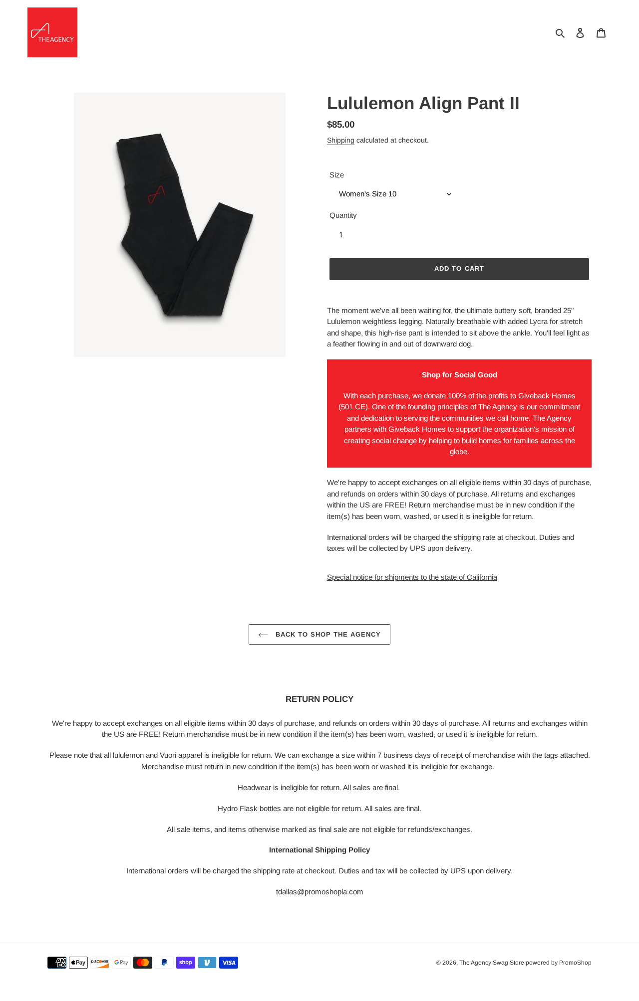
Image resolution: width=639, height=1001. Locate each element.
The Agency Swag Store (491, 962)
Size (336, 174)
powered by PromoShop (559, 962)
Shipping (340, 140)
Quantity (343, 215)
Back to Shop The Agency (327, 634)
